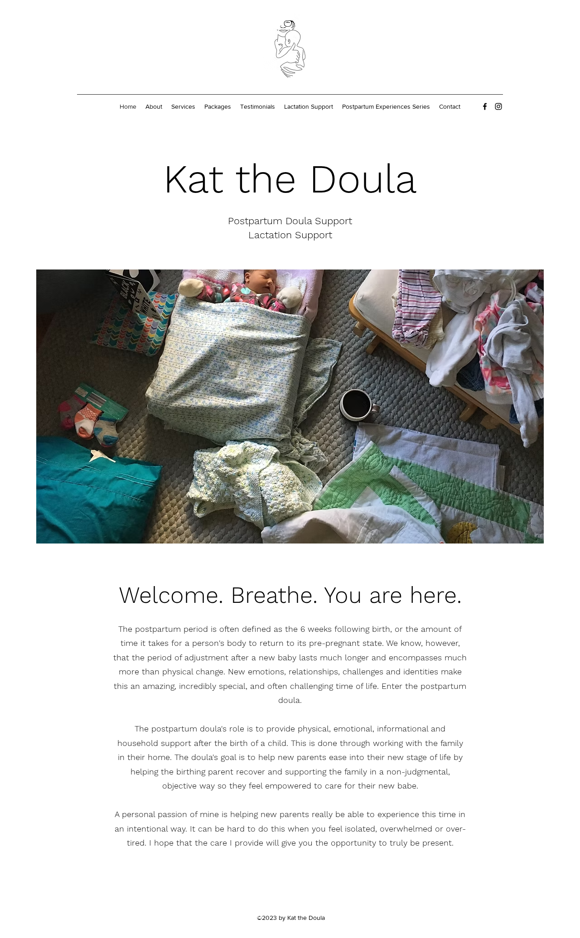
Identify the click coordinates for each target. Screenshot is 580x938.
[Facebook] (484, 106)
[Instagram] (498, 106)
